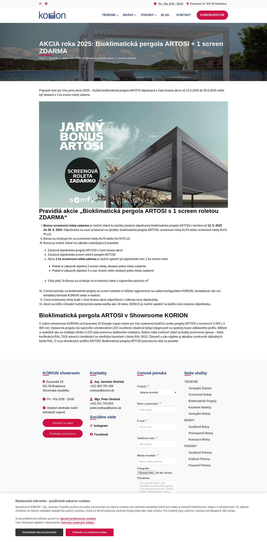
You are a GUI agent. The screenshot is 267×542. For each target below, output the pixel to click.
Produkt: (142, 386)
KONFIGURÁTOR (212, 15)
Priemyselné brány (201, 433)
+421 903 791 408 (101, 386)
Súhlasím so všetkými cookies (89, 532)
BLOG (165, 15)
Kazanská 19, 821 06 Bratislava (208, 3)
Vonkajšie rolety (199, 413)
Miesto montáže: (146, 455)
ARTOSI (91, 250)
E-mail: (141, 420)
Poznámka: (143, 478)
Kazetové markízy (200, 407)
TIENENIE (109, 15)
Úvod (42, 58)
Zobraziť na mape (62, 422)
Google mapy (111, 323)
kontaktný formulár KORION (61, 295)
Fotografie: (143, 468)
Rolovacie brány (199, 439)
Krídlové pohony (199, 459)
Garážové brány (199, 426)
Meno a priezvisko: (148, 403)
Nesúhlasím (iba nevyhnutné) (39, 532)
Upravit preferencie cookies (78, 518)
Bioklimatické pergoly (203, 401)
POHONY (147, 15)
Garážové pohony (200, 452)
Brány (189, 420)
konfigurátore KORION (178, 291)
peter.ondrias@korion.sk (105, 407)
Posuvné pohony (200, 465)
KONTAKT (184, 15)
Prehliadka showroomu (63, 433)
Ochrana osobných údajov (77, 522)
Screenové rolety (200, 394)
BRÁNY (128, 15)
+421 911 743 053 (101, 403)
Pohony (190, 446)
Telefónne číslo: (146, 438)
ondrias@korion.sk (102, 390)
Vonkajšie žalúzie (200, 388)
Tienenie (53, 58)
